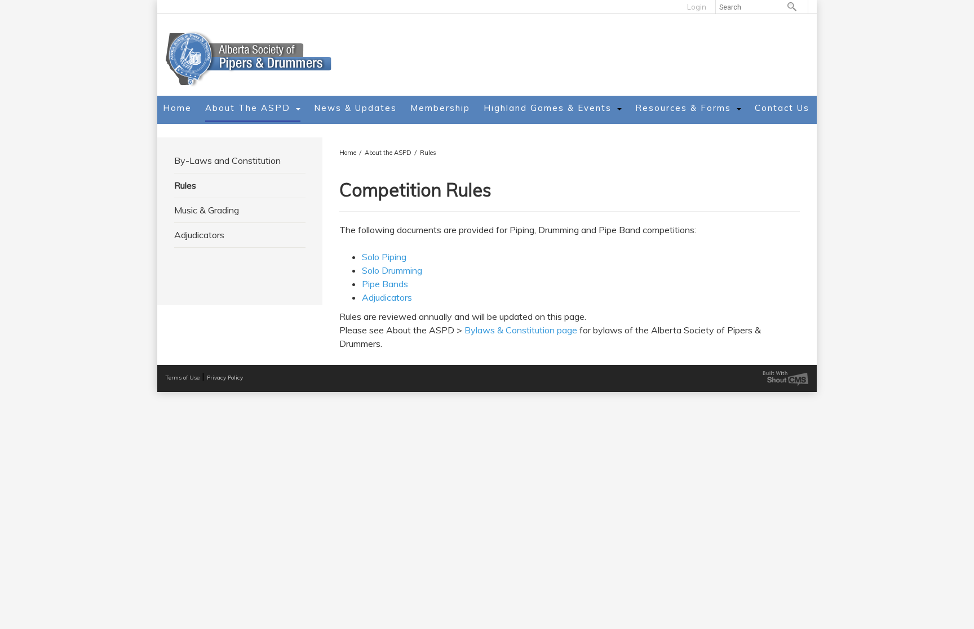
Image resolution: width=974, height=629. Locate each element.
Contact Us (782, 107)
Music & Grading (206, 210)
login (696, 6)
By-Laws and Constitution (227, 160)
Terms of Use (183, 377)
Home (177, 107)
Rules (428, 153)
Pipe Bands (385, 283)
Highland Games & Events (548, 107)
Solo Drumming (392, 270)
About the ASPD (247, 107)
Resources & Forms (683, 107)
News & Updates (355, 107)
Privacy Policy (225, 377)
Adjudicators (199, 234)
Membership (440, 107)
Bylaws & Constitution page (520, 330)
